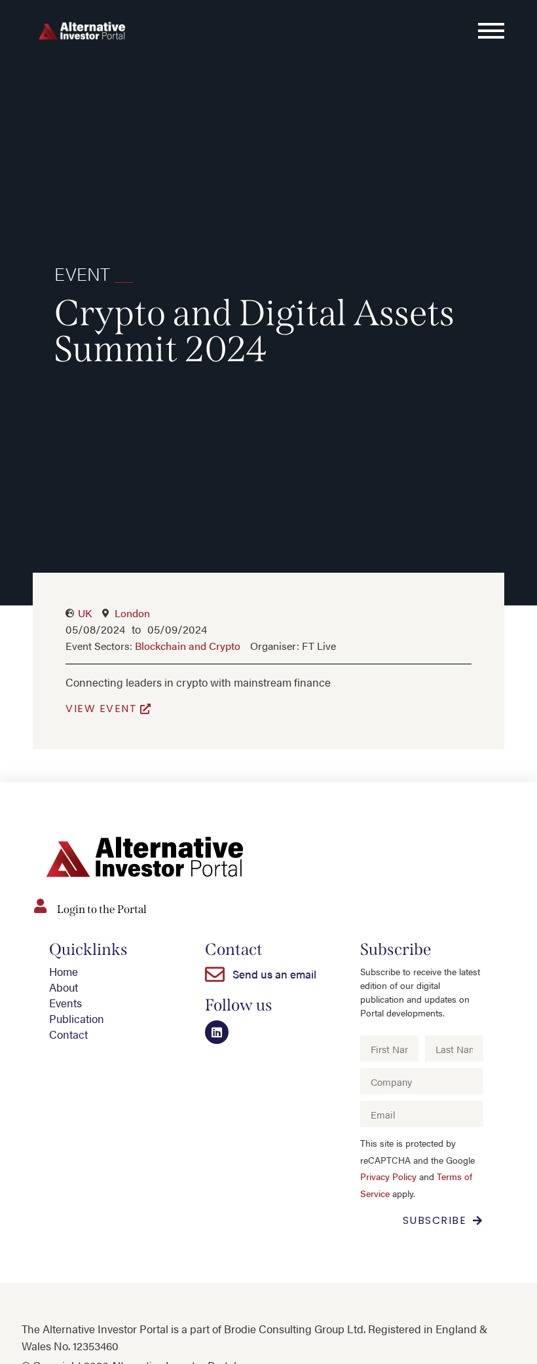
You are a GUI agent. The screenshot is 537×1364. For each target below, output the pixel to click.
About (63, 987)
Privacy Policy (388, 1176)
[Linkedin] (217, 1032)
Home (63, 971)
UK (85, 612)
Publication (76, 1018)
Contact (68, 1034)
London (132, 612)
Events (65, 1002)
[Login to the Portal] (40, 906)
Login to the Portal (102, 909)
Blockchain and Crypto (187, 645)
